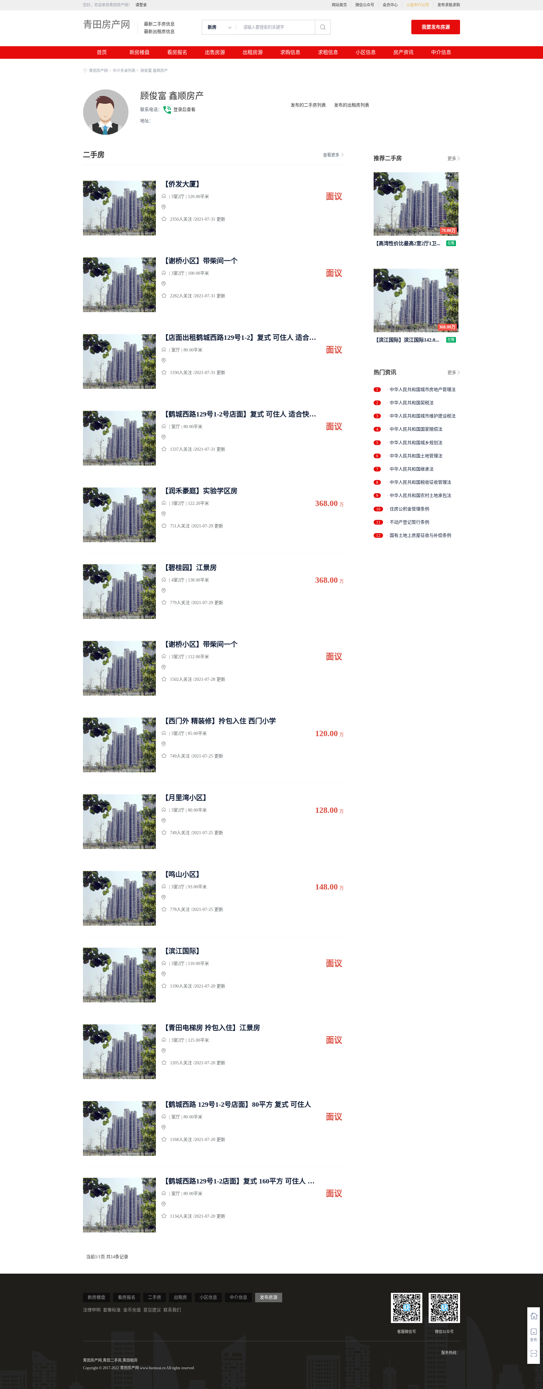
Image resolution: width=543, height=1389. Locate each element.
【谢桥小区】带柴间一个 (200, 260)
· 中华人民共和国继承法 (410, 469)
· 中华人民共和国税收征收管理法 (419, 482)
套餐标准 (112, 1310)
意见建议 (152, 1310)
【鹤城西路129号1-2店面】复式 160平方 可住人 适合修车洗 (239, 1181)
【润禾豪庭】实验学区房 (200, 491)
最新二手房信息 (159, 24)
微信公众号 (364, 5)
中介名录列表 (124, 71)
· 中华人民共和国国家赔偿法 (414, 429)
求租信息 (328, 52)
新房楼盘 (139, 52)
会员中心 (390, 5)
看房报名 (177, 52)
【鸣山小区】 (182, 874)
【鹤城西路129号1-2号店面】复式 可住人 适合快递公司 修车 (239, 414)
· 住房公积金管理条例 (408, 509)
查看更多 (331, 154)
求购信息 (290, 52)
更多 (451, 158)
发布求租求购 (448, 5)
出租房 (180, 1297)
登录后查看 (184, 109)
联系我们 (172, 1310)
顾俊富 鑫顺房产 (172, 96)
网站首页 (339, 5)
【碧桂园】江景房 (189, 567)
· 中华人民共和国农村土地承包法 (419, 495)
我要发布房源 (436, 27)
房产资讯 (403, 52)
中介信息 (441, 52)
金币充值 (132, 1310)
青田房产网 (106, 24)
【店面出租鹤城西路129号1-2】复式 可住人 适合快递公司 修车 (239, 337)
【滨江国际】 (182, 951)
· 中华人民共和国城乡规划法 (414, 442)
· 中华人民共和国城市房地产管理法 (421, 389)
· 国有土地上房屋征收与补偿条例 (419, 535)
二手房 (154, 1297)
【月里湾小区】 (186, 797)
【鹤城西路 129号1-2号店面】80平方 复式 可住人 (236, 1104)
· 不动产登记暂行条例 (408, 522)
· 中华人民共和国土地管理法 (414, 456)
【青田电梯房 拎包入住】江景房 (211, 1027)
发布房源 (268, 1297)
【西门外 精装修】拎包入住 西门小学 (219, 721)
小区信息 (366, 52)
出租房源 (253, 52)
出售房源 (215, 52)
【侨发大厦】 (182, 184)
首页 (102, 52)
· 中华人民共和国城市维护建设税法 (421, 416)
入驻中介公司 (417, 5)
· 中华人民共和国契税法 (410, 402)
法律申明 (92, 1310)
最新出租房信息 (159, 32)
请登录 (141, 5)
